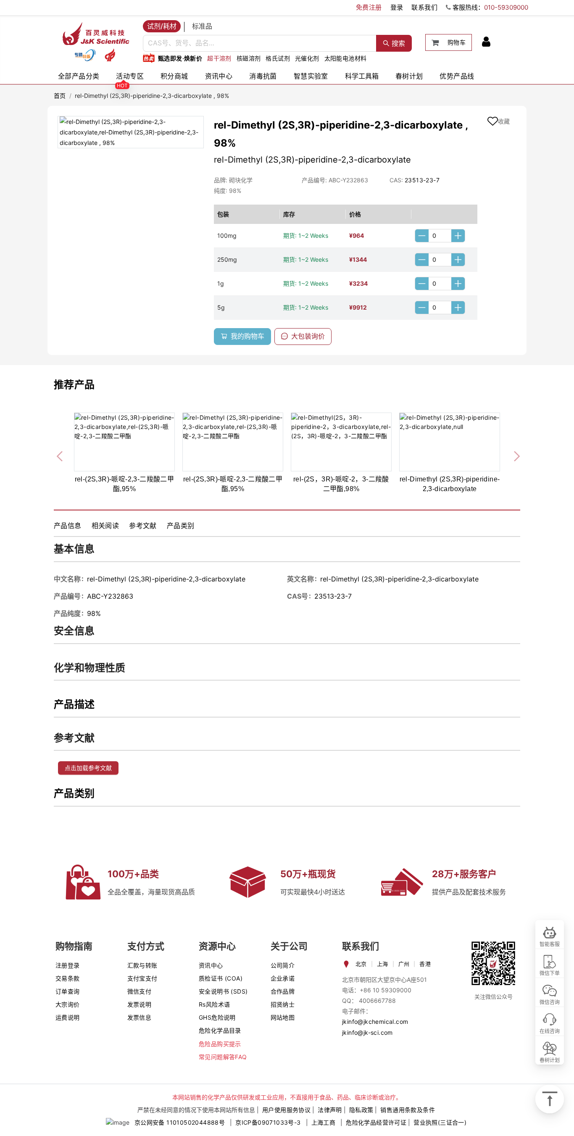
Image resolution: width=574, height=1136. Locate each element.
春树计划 (409, 76)
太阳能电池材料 (345, 58)
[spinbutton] (440, 235)
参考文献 (143, 525)
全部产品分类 (78, 76)
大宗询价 (67, 1004)
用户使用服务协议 (286, 1109)
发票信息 (139, 1017)
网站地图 (283, 1017)
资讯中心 (219, 76)
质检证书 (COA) (220, 978)
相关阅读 (105, 525)
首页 (60, 95)
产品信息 (68, 525)
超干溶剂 (219, 58)
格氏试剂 (278, 58)
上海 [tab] (382, 963)
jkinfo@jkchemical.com (375, 1021)
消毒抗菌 (263, 76)
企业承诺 (283, 978)
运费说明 (67, 1017)
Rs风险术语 (214, 1004)
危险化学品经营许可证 (376, 1122)
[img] (85, 55)
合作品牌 (283, 991)
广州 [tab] (404, 963)
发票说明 (139, 1004)
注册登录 (67, 965)
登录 (396, 7)
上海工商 (323, 1122)
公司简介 (283, 965)
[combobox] (260, 43)
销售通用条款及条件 (407, 1109)
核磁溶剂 (249, 58)
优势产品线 (457, 76)
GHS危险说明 (217, 1017)
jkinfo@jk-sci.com (367, 1032)
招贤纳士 (283, 1004)
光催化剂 (307, 58)
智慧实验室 (311, 76)
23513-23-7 (422, 180)
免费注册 (369, 7)
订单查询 (67, 991)
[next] (513, 455)
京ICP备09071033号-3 (267, 1122)
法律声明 (330, 1109)
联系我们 (424, 7)
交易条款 (67, 978)
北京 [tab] (361, 963)
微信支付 (139, 991)
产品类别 (181, 525)
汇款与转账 (142, 965)
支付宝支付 (142, 978)
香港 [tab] (425, 963)
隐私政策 (361, 1109)
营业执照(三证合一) (439, 1122)
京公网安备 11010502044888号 (179, 1122)
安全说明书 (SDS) (223, 991)
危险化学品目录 (220, 1030)
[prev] (60, 455)
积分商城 (174, 76)
